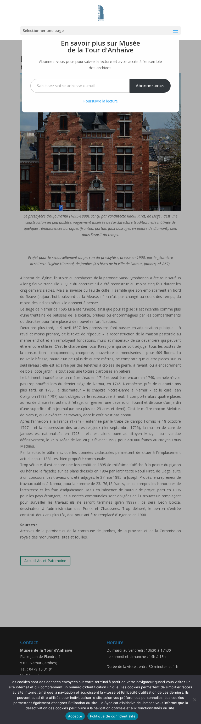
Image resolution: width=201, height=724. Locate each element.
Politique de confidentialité (113, 716)
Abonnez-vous (150, 86)
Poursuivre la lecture (100, 101)
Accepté (75, 716)
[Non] (194, 699)
